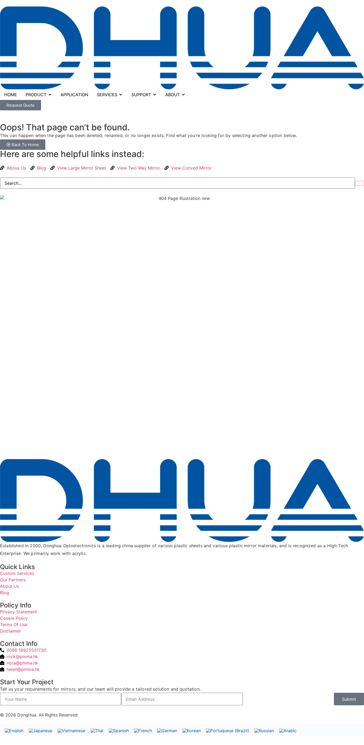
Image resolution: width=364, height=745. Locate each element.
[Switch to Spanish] (118, 730)
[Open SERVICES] (121, 94)
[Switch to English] (14, 730)
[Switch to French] (143, 730)
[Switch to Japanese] (40, 730)
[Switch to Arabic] (288, 730)
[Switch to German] (167, 730)
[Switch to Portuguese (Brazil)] (227, 730)
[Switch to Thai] (97, 730)
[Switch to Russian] (264, 730)
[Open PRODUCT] (50, 94)
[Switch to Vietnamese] (71, 730)
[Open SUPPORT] (154, 94)
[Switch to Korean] (191, 730)
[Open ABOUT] (183, 94)
